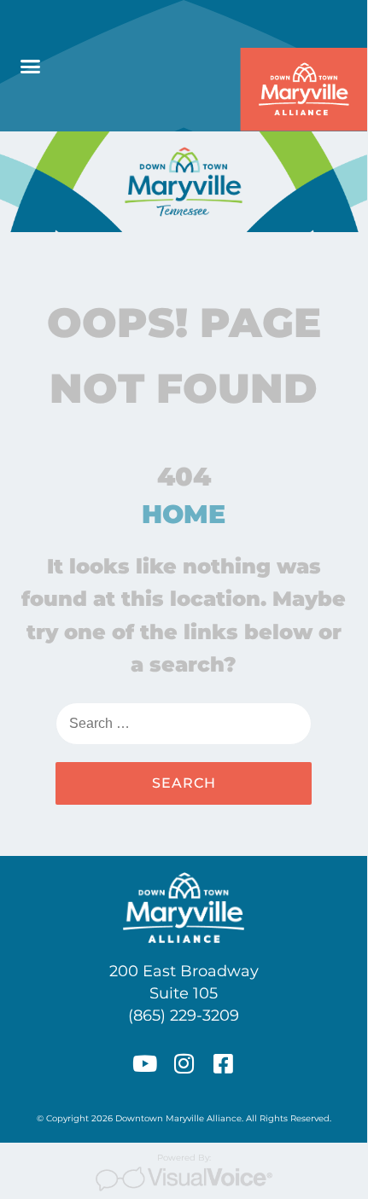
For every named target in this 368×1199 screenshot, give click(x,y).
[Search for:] (183, 723)
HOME (183, 514)
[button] (31, 65)
